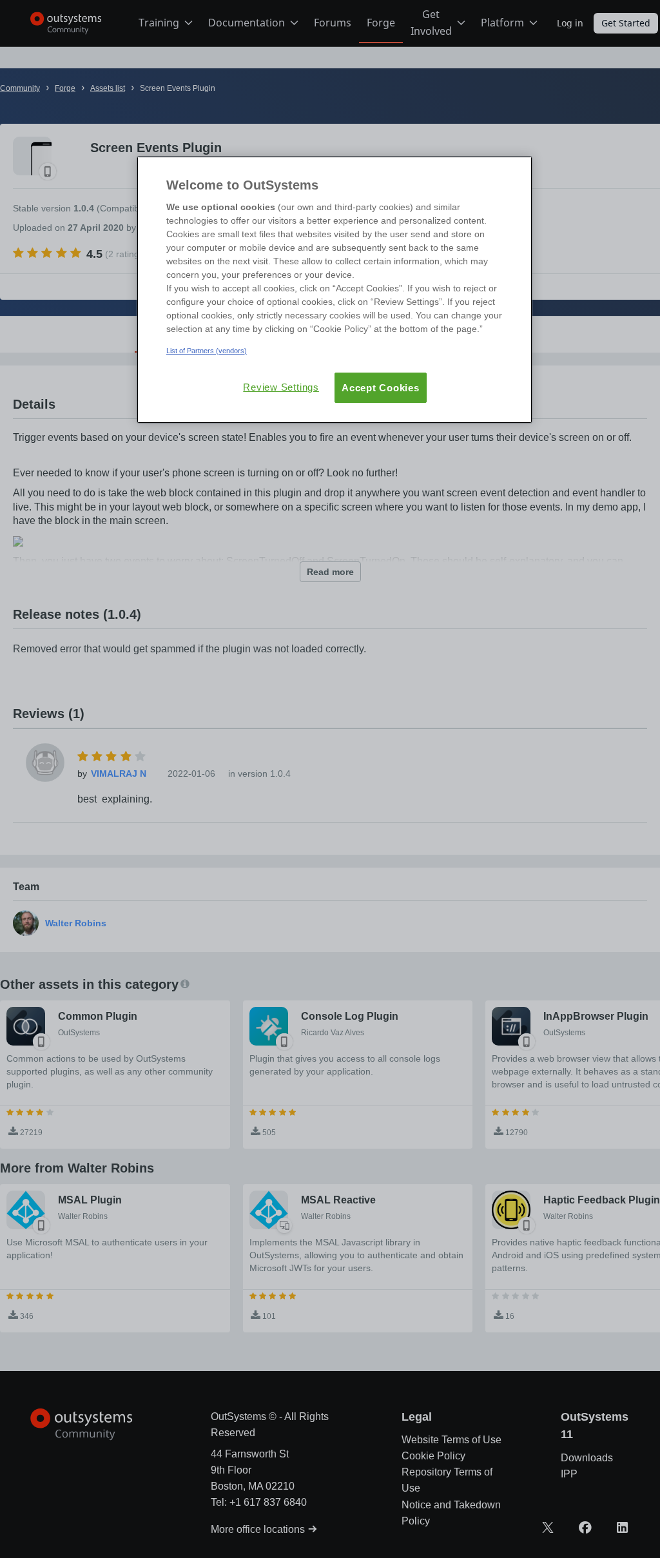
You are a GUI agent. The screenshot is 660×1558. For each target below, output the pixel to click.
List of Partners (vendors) (206, 351)
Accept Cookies (381, 387)
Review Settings (281, 387)
